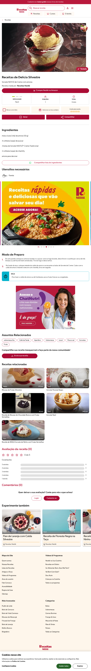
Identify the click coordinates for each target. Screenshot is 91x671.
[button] (67, 117)
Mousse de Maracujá (9, 617)
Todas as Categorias (52, 632)
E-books (68, 14)
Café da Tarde (24, 340)
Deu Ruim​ (49, 575)
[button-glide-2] (46, 246)
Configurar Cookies (9, 666)
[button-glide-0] (41, 246)
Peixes (48, 628)
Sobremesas (50, 610)
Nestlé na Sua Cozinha (53, 561)
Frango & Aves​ (51, 617)
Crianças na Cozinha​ (53, 579)
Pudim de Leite (7, 606)
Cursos (52, 14)
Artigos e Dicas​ (7, 572)
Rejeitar (80, 666)
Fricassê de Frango (8, 621)
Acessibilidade (7, 586)
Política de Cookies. (19, 661)
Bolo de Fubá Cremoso (10, 613)
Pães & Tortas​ (50, 624)
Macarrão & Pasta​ (52, 621)
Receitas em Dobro (52, 564)
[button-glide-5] (53, 246)
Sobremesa (50, 340)
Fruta (6, 344)
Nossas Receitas (7, 564)
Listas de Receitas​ (8, 568)
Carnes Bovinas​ (51, 613)
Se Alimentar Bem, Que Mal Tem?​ (57, 568)
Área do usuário (7, 579)
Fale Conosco (7, 583)
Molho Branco (7, 628)
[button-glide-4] (51, 246)
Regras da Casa (7, 590)
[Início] (22, 10)
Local (61, 340)
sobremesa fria (9, 340)
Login (36, 498)
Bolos (47, 606)
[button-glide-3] (48, 246)
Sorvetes (82, 340)
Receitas (36, 14)
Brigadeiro (5, 632)
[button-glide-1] (44, 246)
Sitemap (5, 594)
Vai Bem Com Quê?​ (52, 572)
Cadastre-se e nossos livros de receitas (46, 2)
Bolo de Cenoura (8, 610)
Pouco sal (71, 340)
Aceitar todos (64, 666)
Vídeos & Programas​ (9, 575)
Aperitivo (37, 340)
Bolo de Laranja (7, 624)
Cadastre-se (52, 498)
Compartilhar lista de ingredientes (48, 163)
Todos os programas (53, 583)
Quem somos (6, 561)
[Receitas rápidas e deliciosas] (45, 213)
